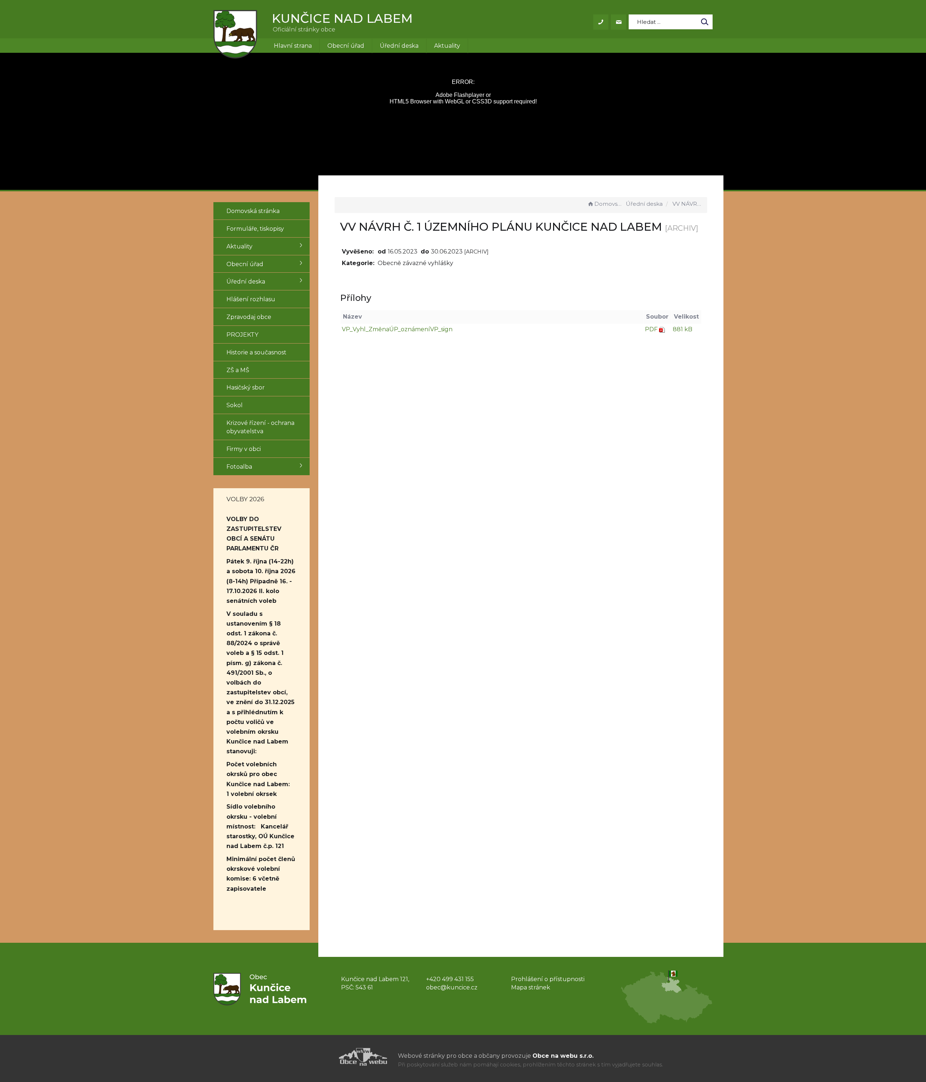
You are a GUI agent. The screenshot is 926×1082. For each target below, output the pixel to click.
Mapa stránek (530, 987)
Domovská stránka (609, 203)
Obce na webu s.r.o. (563, 1055)
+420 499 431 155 (450, 979)
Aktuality (447, 45)
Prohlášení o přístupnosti (548, 979)
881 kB (682, 329)
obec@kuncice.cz (451, 987)
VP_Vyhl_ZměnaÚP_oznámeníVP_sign (397, 329)
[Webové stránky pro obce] (322, 1057)
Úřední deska (399, 45)
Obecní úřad (345, 45)
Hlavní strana (293, 45)
